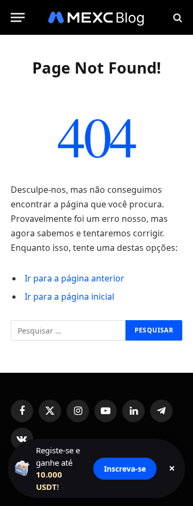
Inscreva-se (125, 469)
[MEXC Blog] (96, 17)
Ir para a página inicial (69, 296)
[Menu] (18, 17)
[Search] (176, 17)
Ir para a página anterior (74, 278)
